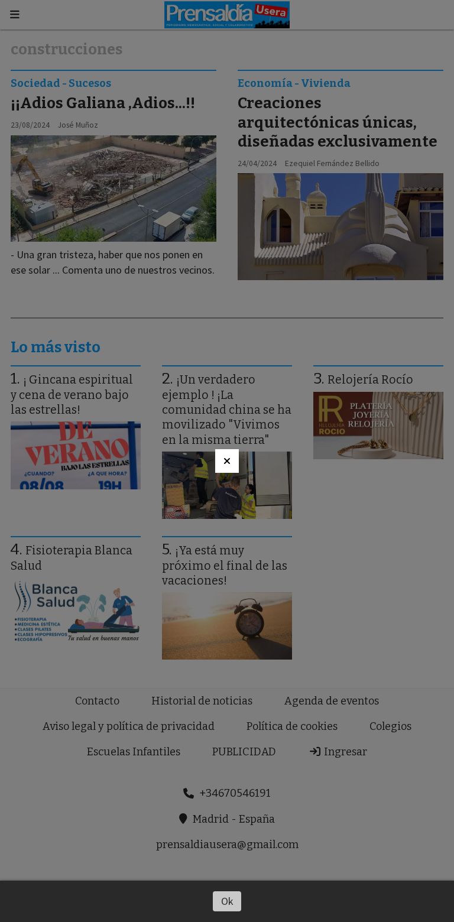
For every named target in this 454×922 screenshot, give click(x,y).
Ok (227, 901)
